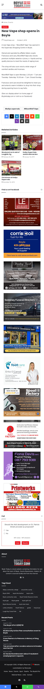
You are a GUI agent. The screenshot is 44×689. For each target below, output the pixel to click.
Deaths (26, 671)
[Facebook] (6, 116)
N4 (20, 611)
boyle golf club (26, 600)
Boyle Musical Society (9, 604)
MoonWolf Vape (31, 109)
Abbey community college (10, 589)
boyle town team (24, 604)
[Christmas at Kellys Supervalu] (11, 167)
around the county (26, 589)
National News (16, 675)
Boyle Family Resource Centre (29, 597)
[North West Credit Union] (22, 15)
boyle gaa (6, 600)
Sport (21, 671)
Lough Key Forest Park (9, 611)
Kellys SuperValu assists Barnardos (30, 153)
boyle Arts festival (18, 593)
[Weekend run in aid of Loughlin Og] (11, 142)
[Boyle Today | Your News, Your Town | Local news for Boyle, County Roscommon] (22, 4)
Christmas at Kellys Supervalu (9, 178)
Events (10, 22)
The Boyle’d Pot (35, 671)
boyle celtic (29, 593)
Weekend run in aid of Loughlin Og (11, 153)
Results (25, 543)
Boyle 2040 (6, 593)
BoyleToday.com (9, 40)
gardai (29, 608)
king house (37, 608)
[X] (12, 116)
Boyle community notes (10, 597)
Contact (29, 675)
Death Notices (20, 608)
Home (5, 22)
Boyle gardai (15, 600)
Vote (17, 543)
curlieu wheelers (8, 608)
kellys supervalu (13, 109)
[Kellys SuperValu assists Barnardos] (32, 142)
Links (24, 675)
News (11, 671)
